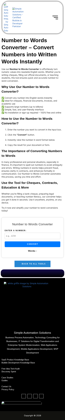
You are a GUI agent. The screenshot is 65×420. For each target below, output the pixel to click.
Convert (32, 244)
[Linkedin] (29, 396)
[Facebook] (23, 396)
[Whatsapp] (41, 396)
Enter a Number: (15, 230)
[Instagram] (35, 396)
